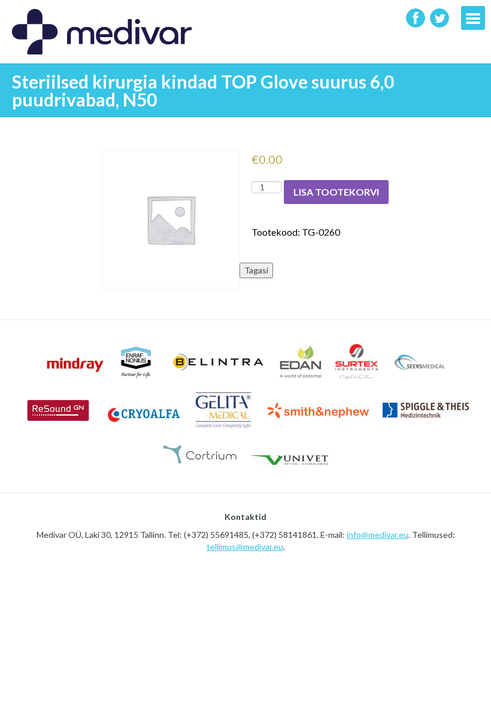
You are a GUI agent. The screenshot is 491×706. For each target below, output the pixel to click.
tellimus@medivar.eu (245, 546)
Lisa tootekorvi (336, 191)
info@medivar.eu (377, 535)
